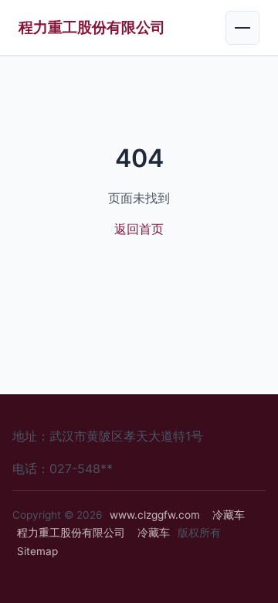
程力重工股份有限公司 (92, 27)
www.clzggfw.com (155, 515)
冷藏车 (228, 515)
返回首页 (139, 229)
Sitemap (37, 551)
